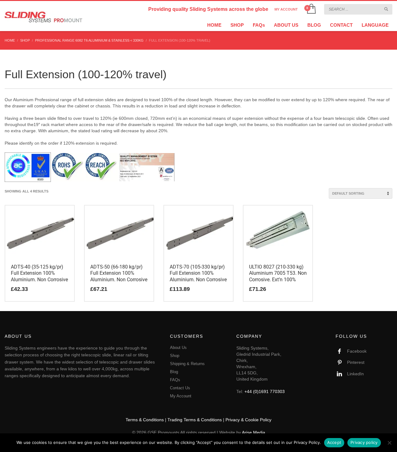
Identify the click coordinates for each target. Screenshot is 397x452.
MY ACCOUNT (286, 9)
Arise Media (253, 432)
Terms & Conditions (145, 419)
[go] (386, 9)
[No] (389, 443)
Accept (334, 442)
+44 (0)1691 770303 (264, 391)
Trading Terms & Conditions (194, 419)
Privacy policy (364, 442)
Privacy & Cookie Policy (248, 419)
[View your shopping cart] (311, 9)
